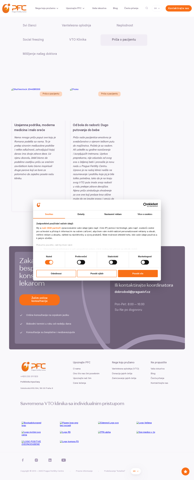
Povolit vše (137, 273)
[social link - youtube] (63, 460)
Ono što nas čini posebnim (86, 374)
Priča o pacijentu (124, 39)
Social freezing (33, 39)
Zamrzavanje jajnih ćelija (124, 378)
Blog (153, 374)
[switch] (81, 262)
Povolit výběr (97, 273)
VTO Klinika (77, 39)
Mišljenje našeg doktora (40, 54)
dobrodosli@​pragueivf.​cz (132, 292)
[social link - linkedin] (50, 460)
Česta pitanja (157, 378)
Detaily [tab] (81, 214)
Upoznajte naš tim (82, 378)
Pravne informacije (84, 471)
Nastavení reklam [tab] (113, 214)
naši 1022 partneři (51, 228)
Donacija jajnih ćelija (122, 374)
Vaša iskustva (157, 369)
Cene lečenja (79, 383)
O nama (77, 369)
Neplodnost (125, 25)
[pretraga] (146, 8)
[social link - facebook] (22, 460)
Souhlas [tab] (49, 214)
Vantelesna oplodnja (76, 25)
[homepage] (14, 8)
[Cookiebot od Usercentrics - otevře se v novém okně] (145, 205)
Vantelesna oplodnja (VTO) (125, 369)
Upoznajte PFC (74, 8)
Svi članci (29, 25)
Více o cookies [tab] (145, 214)
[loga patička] (39, 425)
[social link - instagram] (36, 460)
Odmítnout (56, 273)
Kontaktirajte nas (159, 383)
